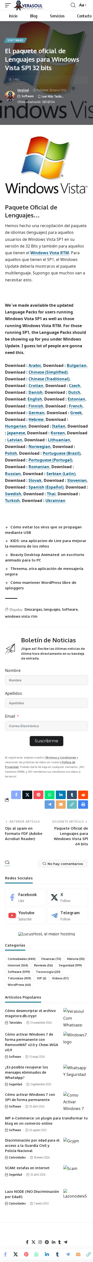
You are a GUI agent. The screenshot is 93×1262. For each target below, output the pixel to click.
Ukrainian (55, 500)
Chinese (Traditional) (49, 379)
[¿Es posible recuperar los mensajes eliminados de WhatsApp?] (75, 1073)
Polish (11, 453)
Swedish (13, 494)
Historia (76, 959)
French (76, 406)
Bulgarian (77, 365)
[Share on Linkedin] (47, 1254)
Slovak (35, 480)
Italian (58, 426)
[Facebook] (25, 897)
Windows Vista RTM (49, 252)
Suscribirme (46, 741)
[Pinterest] (47, 1242)
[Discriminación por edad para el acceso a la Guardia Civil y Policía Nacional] (75, 1147)
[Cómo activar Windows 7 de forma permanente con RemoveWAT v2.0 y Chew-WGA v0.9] (75, 1041)
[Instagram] (40, 1242)
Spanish (36, 487)
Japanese (16, 433)
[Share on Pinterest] (26, 1254)
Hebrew (36, 419)
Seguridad (70, 965)
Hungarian (16, 426)
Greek (76, 412)
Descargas (33, 609)
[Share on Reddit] (83, 795)
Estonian (76, 399)
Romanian (39, 466)
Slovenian (77, 480)
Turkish (12, 500)
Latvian (14, 440)
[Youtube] (25, 915)
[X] (67, 897)
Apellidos (13, 693)
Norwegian (40, 446)
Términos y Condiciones (60, 757)
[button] (9, 5)
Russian (13, 473)
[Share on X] (15, 1254)
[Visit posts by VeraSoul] (10, 96)
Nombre (13, 670)
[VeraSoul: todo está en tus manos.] (29, 5)
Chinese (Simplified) (48, 372)
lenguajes (52, 609)
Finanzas (51, 959)
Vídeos (60, 978)
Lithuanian (59, 440)
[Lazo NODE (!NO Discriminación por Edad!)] (75, 1198)
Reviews (43, 965)
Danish (36, 392)
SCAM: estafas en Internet (27, 1168)
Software (15, 40)
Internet (18, 965)
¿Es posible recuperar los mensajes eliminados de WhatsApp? (26, 1072)
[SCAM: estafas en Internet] (75, 1174)
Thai (51, 494)
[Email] (78, 1254)
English (35, 399)
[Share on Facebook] (5, 1254)
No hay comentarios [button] (65, 864)
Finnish (36, 406)
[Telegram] (67, 915)
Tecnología (48, 972)
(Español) (54, 487)
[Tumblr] (59, 1242)
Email (10, 716)
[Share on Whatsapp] (36, 1254)
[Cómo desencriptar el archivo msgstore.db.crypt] (75, 1017)
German (37, 412)
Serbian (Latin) (60, 473)
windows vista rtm (21, 616)
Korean (58, 433)
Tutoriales (19, 978)
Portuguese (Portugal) (50, 460)
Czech (74, 385)
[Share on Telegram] (67, 1254)
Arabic (35, 365)
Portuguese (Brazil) (61, 453)
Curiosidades (21, 959)
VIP (41, 978)
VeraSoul (23, 90)
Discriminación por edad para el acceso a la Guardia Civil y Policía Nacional (32, 1145)
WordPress (19, 985)
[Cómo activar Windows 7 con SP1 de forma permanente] (75, 1101)
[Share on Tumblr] (57, 1254)
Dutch (74, 392)
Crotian (36, 385)
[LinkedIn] (54, 1242)
